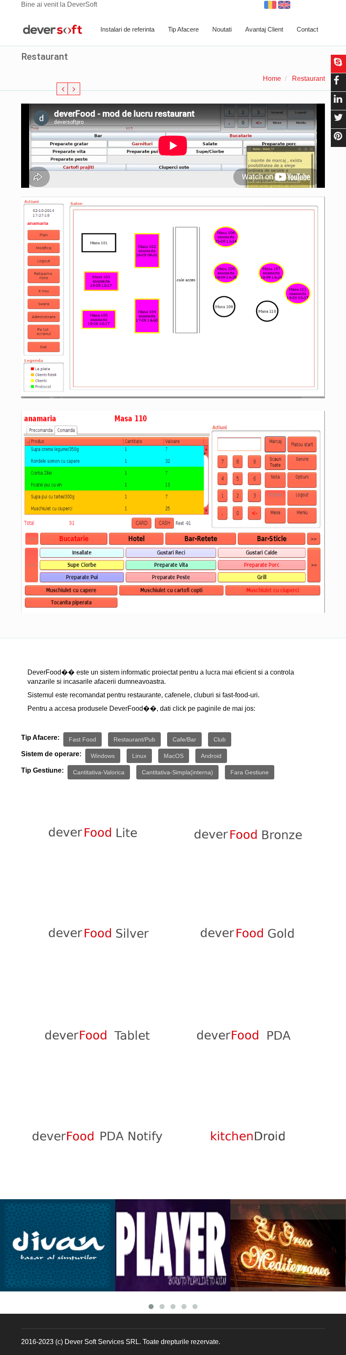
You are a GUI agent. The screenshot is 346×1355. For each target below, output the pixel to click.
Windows (103, 755)
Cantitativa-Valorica (98, 772)
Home (272, 78)
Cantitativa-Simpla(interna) (177, 772)
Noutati (222, 29)
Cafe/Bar (184, 739)
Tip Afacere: (40, 737)
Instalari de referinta (127, 29)
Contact (307, 29)
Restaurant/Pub (134, 739)
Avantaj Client (264, 29)
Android (211, 755)
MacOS (174, 755)
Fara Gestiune (249, 772)
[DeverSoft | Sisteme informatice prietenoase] (52, 29)
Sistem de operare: (51, 754)
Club (220, 739)
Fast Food (82, 739)
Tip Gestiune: (42, 770)
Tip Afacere (183, 29)
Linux (139, 755)
